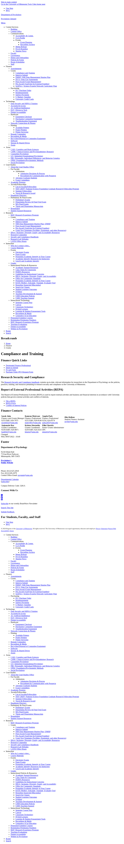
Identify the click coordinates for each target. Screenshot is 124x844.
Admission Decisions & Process (32, 681)
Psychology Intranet (8, 19)
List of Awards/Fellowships (26, 694)
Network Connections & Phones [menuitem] (23, 123)
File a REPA (11, 401)
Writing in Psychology (19, 836)
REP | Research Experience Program (25, 723)
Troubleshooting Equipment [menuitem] (26, 121)
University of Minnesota (24, 529)
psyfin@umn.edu (71, 422)
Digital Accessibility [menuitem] (18, 112)
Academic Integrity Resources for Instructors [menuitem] (33, 259)
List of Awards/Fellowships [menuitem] (26, 187)
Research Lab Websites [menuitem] (19, 239)
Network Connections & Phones (23, 631)
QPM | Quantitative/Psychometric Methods (27, 668)
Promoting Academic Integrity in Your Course (33, 764)
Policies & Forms (17, 568)
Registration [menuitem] (15, 208)
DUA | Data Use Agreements (27, 587)
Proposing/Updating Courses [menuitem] (22, 318)
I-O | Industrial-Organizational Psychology (27, 664)
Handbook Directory (19, 703)
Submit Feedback (8, 512)
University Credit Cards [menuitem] (25, 99)
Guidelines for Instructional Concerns (30, 782)
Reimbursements (22, 600)
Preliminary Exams (23, 707)
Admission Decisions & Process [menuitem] (32, 173)
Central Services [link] (12, 27)
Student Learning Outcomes (26, 797)
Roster (8, 839)
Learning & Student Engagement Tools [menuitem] (30, 311)
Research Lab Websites (19, 747)
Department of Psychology (11, 15)
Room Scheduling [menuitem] (17, 62)
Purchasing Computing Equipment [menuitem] (29, 119)
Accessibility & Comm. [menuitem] (24, 36)
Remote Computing (18, 642)
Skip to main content (9, 2)
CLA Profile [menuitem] (20, 38)
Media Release (21, 554)
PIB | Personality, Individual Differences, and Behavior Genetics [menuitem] (35, 158)
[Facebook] (62, 497)
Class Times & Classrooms (26, 777)
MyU (8, 10)
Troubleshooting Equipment (26, 629)
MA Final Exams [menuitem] (22, 204)
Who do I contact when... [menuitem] (20, 246)
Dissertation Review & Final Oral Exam (31, 710)
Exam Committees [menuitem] (23, 180)
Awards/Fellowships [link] (18, 184)
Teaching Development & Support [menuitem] (29, 294)
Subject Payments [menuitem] (22, 95)
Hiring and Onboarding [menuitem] (20, 58)
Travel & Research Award (25, 701)
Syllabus (19, 799)
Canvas (18, 812)
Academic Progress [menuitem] (18, 182)
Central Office (16, 539)
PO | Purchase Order (23, 598)
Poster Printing (21, 638)
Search (8, 841)
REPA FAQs (11, 403)
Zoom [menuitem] (13, 145)
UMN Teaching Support (25, 806)
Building (14, 537)
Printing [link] (14, 125)
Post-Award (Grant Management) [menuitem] (28, 82)
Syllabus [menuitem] (19, 292)
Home (8, 343)
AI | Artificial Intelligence (20, 616)
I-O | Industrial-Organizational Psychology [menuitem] (27, 156)
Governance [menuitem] (15, 55)
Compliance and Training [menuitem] (25, 73)
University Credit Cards (25, 607)
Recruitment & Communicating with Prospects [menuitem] (38, 176)
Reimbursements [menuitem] (22, 93)
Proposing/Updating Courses (22, 826)
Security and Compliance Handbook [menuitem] (25, 237)
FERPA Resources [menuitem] (23, 272)
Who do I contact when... (20, 753)
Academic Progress (18, 690)
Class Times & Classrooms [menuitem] (26, 270)
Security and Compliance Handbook (25, 745)
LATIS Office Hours (19, 749)
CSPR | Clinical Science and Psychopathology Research (32, 659)
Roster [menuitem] (8, 331)
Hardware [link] (14, 114)
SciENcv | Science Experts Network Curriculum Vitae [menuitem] (36, 86)
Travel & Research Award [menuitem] (25, 193)
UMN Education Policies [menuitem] (25, 296)
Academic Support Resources (27, 775)
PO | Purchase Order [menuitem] (23, 90)
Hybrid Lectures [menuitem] (22, 309)
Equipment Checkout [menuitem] (24, 117)
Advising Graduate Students (26, 686)
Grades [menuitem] (13, 263)
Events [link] (18, 40)
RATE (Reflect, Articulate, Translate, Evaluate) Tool (35, 791)
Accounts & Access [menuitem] (18, 106)
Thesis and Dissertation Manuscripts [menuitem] (29, 206)
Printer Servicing (22, 640)
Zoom (13, 653)
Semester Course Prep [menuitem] (24, 302)
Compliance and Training (25, 581)
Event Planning (26, 550)
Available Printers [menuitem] (22, 128)
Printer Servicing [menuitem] (22, 132)
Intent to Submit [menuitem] (22, 75)
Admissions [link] (20, 171)
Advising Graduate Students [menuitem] (26, 178)
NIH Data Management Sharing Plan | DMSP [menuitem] (33, 224)
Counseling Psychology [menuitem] (20, 154)
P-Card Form (11, 370)
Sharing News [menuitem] (21, 51)
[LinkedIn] (62, 499)
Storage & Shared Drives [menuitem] (20, 143)
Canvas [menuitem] (18, 305)
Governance (15, 563)
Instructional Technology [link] (20, 300)
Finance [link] (9, 66)
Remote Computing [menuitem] (18, 134)
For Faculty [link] (15, 169)
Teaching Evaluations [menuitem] (19, 324)
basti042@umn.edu (8, 432)
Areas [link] (8, 147)
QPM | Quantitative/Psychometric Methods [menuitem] (27, 160)
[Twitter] (62, 495)
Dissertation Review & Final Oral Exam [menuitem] (31, 202)
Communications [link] (17, 34)
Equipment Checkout (24, 624)
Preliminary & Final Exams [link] (21, 198)
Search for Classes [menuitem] (23, 287)
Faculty (13, 561)
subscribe (5, 482)
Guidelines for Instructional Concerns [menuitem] (30, 274)
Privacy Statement (102, 529)
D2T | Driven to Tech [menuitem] (19, 110)
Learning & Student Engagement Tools (30, 819)
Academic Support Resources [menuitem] (27, 268)
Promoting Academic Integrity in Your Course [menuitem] (33, 257)
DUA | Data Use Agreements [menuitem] (27, 79)
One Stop (9, 8)
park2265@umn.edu (50, 423)
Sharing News (21, 559)
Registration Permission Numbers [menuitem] (23, 320)
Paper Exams (21, 762)
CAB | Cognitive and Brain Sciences (25, 657)
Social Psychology (18, 670)
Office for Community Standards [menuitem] (28, 278)
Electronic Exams (22, 760)
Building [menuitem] (14, 29)
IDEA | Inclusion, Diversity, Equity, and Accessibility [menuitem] (36, 276)
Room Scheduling (17, 570)
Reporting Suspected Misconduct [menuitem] (28, 285)
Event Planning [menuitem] (26, 42)
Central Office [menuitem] (16, 31)
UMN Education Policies (25, 804)
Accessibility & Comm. (24, 544)
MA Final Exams (22, 712)
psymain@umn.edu (25, 475)
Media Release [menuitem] (21, 47)
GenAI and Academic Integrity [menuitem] (27, 261)
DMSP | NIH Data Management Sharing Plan (33, 585)
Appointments (16, 576)
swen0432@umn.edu (9, 423)
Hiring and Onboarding (20, 565)
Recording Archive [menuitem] (27, 44)
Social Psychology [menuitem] (18, 163)
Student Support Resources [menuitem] (21, 211)
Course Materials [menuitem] (17, 248)
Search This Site (7, 508)
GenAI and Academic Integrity (27, 769)
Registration (15, 716)
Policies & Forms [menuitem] (17, 60)
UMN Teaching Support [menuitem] (25, 298)
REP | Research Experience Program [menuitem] (25, 215)
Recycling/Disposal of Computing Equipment (28, 646)
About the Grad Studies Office (22, 675)
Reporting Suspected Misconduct (28, 793)
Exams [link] (13, 250)
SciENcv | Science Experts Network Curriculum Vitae (36, 594)
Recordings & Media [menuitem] (19, 136)
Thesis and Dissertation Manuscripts (29, 714)
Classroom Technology (24, 815)
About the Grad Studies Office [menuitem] (22, 167)
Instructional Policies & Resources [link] (24, 265)
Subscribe (4, 504)
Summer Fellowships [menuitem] (24, 191)
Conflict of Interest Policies (16, 405)
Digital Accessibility (18, 620)
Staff (12, 572)
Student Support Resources (21, 718)
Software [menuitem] (14, 141)
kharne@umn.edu (32, 432)
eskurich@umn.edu (49, 432)
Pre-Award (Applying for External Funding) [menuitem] (32, 84)
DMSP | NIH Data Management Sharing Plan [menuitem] (33, 77)
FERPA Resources (23, 780)
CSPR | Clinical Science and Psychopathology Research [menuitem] (32, 152)
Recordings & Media (19, 644)
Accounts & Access (18, 613)
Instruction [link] (10, 243)
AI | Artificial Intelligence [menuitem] (20, 108)
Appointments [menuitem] (16, 69)
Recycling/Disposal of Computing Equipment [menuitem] (28, 139)
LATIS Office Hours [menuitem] (19, 241)
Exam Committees (23, 688)
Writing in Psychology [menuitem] (19, 329)
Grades (13, 771)
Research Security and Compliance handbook (21, 382)
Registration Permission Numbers (23, 828)
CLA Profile (20, 546)
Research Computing (19, 742)
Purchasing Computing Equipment (29, 627)
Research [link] (9, 213)
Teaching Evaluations (19, 832)
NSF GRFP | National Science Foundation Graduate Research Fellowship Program (47, 697)
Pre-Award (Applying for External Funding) (32, 592)
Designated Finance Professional (18, 365)
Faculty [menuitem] (13, 53)
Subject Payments (22, 603)
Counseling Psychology (20, 662)
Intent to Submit (12, 368)
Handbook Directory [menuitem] (19, 195)
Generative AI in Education (26, 823)
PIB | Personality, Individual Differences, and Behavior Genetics (35, 666)
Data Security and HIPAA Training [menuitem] (24, 104)
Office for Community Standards (28, 786)
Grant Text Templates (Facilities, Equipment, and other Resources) (41, 738)
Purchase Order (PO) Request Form (19, 372)
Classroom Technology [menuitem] (24, 307)
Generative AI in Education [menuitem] (26, 316)
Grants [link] (13, 71)
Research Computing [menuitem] (19, 235)
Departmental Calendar (10, 479)
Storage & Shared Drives (20, 651)
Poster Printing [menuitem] (21, 130)
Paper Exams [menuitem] (21, 254)
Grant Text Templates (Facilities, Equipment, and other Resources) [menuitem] (41, 230)
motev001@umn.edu (33, 423)
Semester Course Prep (24, 810)
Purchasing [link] (15, 88)
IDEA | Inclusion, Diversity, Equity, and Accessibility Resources (35, 740)
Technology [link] (10, 101)
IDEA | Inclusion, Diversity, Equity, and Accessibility (36, 784)
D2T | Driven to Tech (19, 618)
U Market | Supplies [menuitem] (23, 97)
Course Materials (17, 756)
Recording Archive (27, 552)
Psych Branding (22, 557)
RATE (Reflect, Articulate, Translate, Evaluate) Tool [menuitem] (35, 283)
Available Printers (22, 635)
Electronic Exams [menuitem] (22, 252)
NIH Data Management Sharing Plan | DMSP (33, 732)
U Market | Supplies (23, 605)
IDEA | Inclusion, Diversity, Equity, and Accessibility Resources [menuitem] (35, 233)
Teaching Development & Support (29, 802)
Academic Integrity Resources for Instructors (33, 767)
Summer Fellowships (24, 699)
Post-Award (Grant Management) (28, 589)
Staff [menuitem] (12, 64)
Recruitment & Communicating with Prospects (38, 683)
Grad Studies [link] (11, 165)
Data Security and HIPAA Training (24, 611)
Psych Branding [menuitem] (22, 49)
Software (14, 648)
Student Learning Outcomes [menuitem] (26, 289)
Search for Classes (23, 795)
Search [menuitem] (8, 333)
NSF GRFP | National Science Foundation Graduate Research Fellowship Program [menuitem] (47, 189)
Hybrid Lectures (22, 817)
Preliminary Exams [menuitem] (23, 200)
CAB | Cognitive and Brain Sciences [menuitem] (25, 149)
